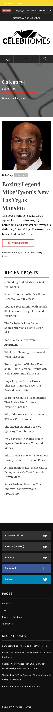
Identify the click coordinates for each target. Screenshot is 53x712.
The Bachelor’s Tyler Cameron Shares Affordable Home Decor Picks (23, 328)
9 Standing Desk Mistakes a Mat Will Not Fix (25, 645)
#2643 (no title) (14, 546)
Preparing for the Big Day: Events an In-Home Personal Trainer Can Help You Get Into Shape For (25, 369)
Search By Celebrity (12, 617)
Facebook (11, 568)
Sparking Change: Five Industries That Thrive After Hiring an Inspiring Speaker (25, 402)
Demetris (6, 256)
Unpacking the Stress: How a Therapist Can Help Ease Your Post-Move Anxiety (22, 385)
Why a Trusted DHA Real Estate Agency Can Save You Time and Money (23, 443)
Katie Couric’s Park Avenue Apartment (21, 686)
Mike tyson (21, 175)
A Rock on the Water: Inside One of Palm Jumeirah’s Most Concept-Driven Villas (25, 472)
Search (5, 610)
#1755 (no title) (14, 535)
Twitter (9, 579)
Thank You (7, 623)
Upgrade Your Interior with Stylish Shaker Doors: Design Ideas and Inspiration (25, 311)
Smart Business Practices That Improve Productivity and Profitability (23, 489)
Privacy (9, 557)
